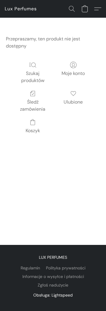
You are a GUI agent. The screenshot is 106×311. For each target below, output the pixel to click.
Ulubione (73, 102)
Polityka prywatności (65, 268)
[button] (21, 9)
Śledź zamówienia (32, 105)
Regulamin (30, 268)
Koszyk (33, 130)
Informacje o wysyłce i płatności (53, 276)
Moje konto (73, 73)
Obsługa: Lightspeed (53, 295)
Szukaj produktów (32, 77)
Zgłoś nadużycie (53, 285)
